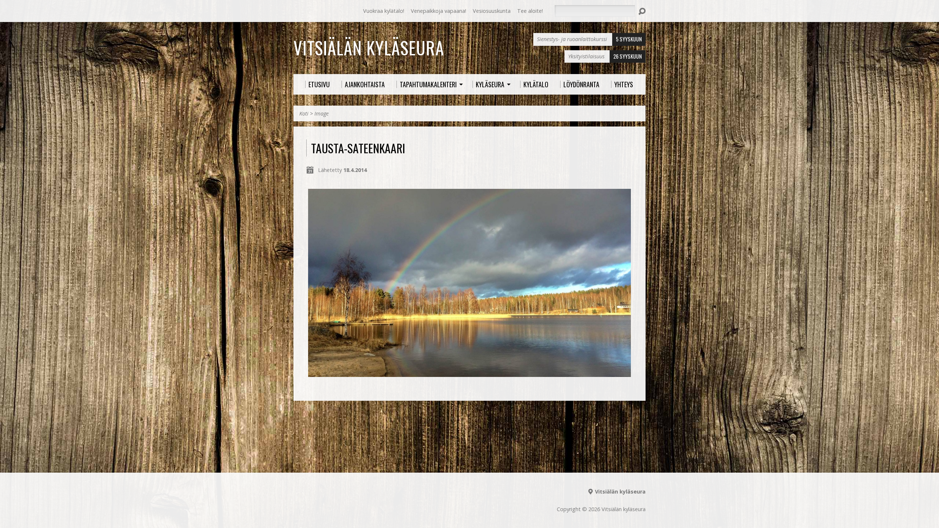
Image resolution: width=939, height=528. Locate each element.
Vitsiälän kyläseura (368, 47)
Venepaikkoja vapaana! (438, 10)
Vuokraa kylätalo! (383, 10)
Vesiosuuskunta (492, 10)
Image (321, 113)
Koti (303, 113)
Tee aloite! (530, 10)
